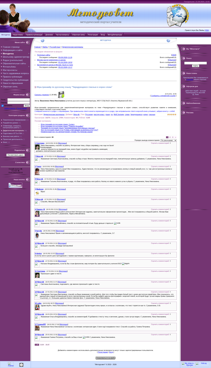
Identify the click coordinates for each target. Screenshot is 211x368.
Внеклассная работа (11, 136)
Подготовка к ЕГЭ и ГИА (12, 133)
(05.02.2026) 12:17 (65, 67)
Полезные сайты (43, 55)
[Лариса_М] (40, 212)
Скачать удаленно (42, 94)
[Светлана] (40, 145)
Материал (62, 143)
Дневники (49, 35)
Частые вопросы (62, 35)
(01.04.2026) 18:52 (65, 62)
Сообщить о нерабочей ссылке (163, 96)
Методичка (5, 35)
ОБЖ (174, 55)
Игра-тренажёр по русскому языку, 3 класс (58, 124)
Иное (5, 142)
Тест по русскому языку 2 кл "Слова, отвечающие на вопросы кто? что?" (69, 130)
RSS (207, 30)
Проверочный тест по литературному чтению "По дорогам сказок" (67, 132)
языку (108, 114)
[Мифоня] (40, 191)
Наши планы (18, 35)
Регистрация (93, 35)
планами (189, 79)
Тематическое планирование (14, 120)
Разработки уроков (10, 123)
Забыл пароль (9, 108)
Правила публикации (34, 35)
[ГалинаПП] (40, 327)
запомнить (8, 105)
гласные (152, 114)
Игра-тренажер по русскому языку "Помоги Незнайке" (62, 126)
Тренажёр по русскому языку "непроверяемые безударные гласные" (68, 128)
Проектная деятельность (13, 139)
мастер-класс (99, 114)
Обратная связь (78, 35)
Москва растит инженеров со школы (51, 60)
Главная (37, 47)
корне (145, 114)
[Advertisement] (70, 75)
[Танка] (40, 169)
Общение (172, 60)
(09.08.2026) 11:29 (65, 57)
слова (127, 114)
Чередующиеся (136, 114)
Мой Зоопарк (119, 114)
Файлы (45, 47)
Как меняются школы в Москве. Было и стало (55, 65)
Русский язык (55, 47)
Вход (103, 35)
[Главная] (100, 19)
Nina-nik (76, 114)
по (112, 114)
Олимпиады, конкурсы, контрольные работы (12, 126)
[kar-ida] (40, 233)
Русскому (89, 114)
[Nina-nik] (40, 159)
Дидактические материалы (13, 130)
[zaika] (40, 305)
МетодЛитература (115, 35)
